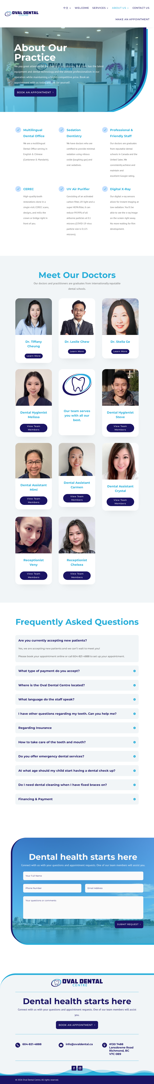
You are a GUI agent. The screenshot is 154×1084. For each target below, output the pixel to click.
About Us (119, 7)
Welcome (82, 7)
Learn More (34, 356)
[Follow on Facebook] (74, 1068)
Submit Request (128, 924)
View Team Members (33, 428)
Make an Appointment (132, 19)
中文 (65, 7)
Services (99, 7)
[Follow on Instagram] (80, 1068)
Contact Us (140, 7)
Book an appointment (34, 92)
